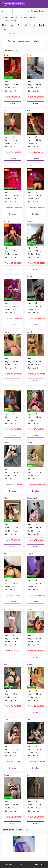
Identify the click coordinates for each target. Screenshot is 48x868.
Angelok (30, 554)
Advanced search (38, 11)
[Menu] (44, 4)
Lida (5, 277)
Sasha (6, 443)
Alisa (7, 55)
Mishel (29, 332)
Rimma (29, 609)
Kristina (30, 664)
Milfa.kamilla (8, 609)
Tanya (6, 166)
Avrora (29, 166)
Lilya (5, 387)
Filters (4, 11)
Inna (5, 554)
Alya (5, 664)
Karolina (30, 221)
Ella (7, 221)
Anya (29, 55)
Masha (29, 443)
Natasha (30, 277)
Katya (6, 110)
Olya (28, 775)
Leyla (6, 720)
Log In (22, 864)
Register (9, 864)
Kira (30, 110)
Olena (29, 387)
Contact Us (37, 864)
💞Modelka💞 (32, 498)
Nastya (6, 332)
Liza (28, 720)
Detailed (12, 103)
